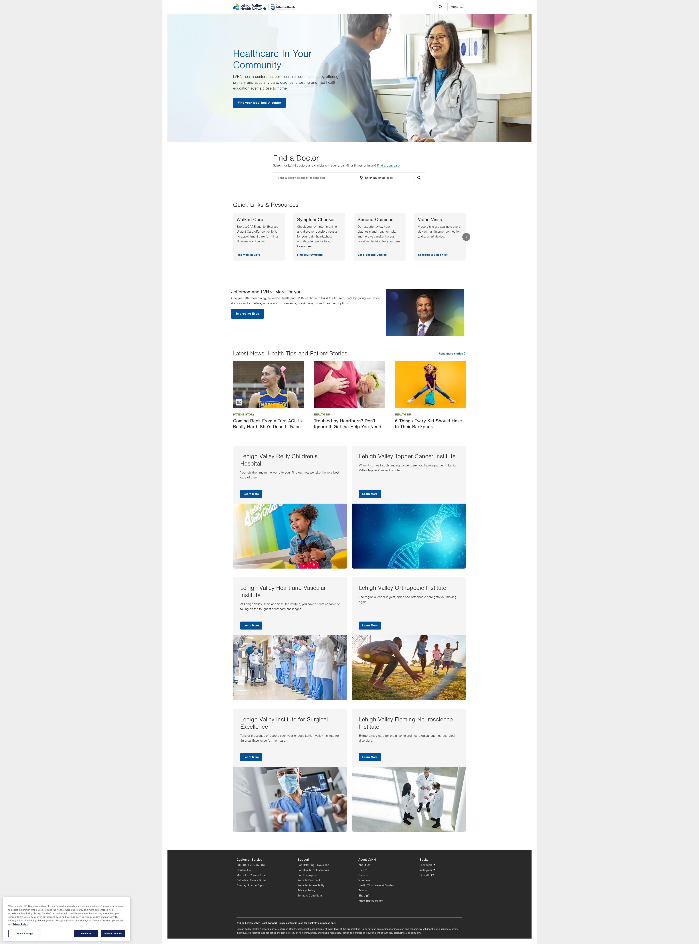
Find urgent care (388, 165)
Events (362, 890)
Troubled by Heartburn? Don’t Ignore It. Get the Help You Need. (348, 423)
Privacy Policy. (20, 924)
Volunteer (364, 880)
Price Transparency (370, 900)
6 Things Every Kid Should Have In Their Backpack (428, 423)
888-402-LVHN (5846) (251, 865)
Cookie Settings (24, 933)
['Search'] (441, 7)
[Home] (264, 7)
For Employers (307, 875)
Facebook (427, 865)
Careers (363, 875)
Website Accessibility (311, 885)
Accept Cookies (113, 933)
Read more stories (451, 353)
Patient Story (243, 414)
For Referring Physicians (313, 865)
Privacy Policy (306, 890)
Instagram (427, 870)
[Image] (268, 384)
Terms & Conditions (310, 895)
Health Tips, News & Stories (376, 885)
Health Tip (322, 414)
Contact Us (244, 870)
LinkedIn (426, 875)
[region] (66, 919)
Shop (363, 896)
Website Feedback (309, 880)
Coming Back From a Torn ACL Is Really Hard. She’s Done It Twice (267, 423)
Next (466, 237)
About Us (364, 865)
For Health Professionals (313, 870)
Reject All (86, 933)
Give (362, 870)
